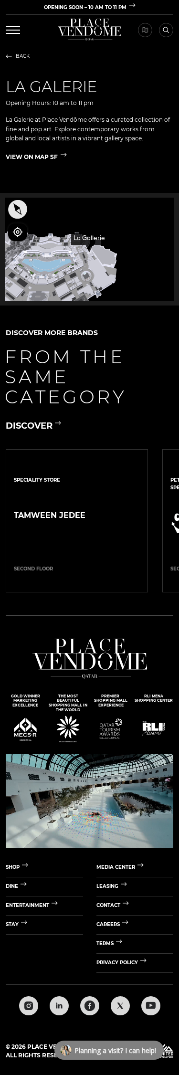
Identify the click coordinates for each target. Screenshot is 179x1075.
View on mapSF (32, 157)
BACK (23, 56)
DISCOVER (29, 426)
